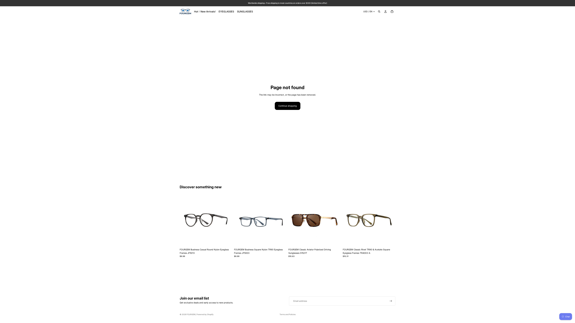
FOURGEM (191, 314)
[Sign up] (391, 301)
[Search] (379, 11)
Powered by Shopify (205, 314)
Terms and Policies (288, 314)
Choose (284, 242)
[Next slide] (227, 220)
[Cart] (392, 11)
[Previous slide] (184, 220)
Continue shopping (287, 106)
